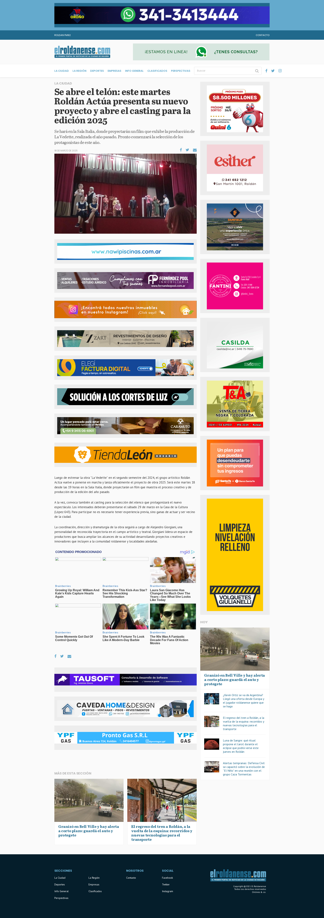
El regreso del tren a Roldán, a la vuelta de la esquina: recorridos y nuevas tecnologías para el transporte (243, 723)
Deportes (97, 71)
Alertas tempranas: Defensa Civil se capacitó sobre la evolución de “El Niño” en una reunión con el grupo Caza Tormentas (244, 768)
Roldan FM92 (62, 35)
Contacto (263, 35)
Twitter (166, 884)
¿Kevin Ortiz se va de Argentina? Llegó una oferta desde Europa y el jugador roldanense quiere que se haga (243, 700)
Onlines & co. (259, 892)
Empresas (114, 71)
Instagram (167, 891)
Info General (134, 71)
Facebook (167, 877)
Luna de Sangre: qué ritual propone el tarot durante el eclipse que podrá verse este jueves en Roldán (241, 745)
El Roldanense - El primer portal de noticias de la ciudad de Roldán (82, 52)
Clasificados (157, 71)
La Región (79, 71)
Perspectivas (180, 71)
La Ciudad (61, 71)
